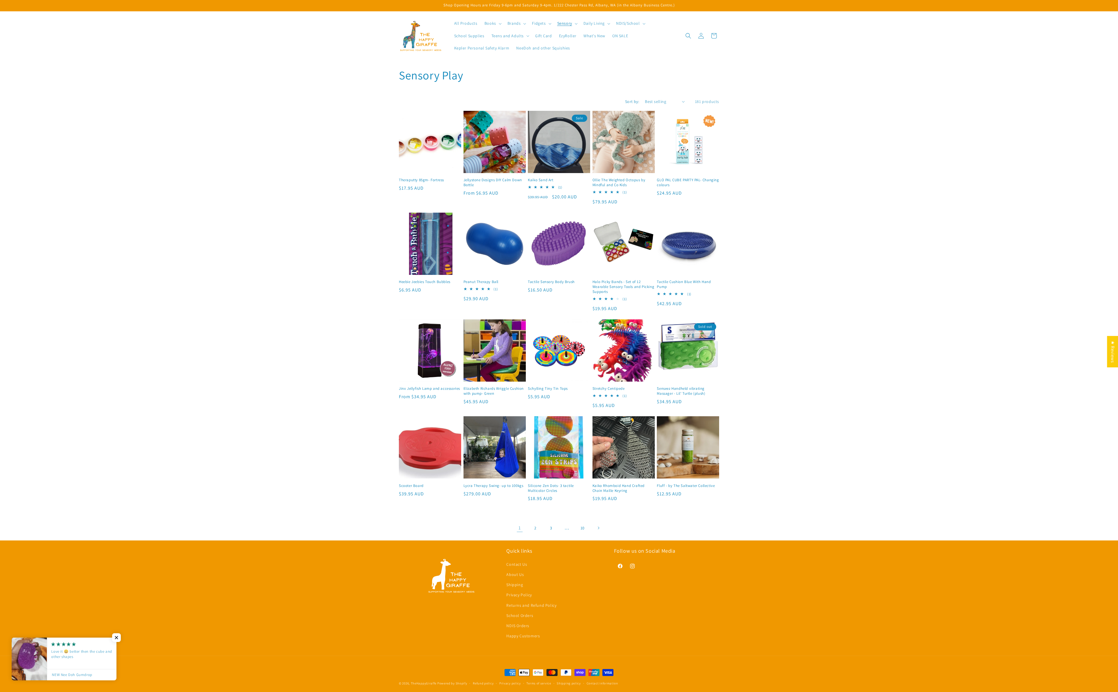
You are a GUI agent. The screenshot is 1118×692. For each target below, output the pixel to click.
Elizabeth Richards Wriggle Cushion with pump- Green (494, 391)
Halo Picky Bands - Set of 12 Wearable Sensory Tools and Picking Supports (623, 287)
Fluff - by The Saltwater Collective (686, 485)
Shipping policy (569, 683)
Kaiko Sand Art (540, 180)
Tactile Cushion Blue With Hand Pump (684, 284)
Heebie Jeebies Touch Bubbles (424, 282)
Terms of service (538, 683)
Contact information (602, 683)
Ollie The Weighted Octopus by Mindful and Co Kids (618, 182)
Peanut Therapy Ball (481, 282)
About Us (515, 574)
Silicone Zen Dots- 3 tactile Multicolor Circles (551, 488)
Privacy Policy (519, 594)
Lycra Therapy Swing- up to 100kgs (493, 485)
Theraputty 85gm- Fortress (421, 180)
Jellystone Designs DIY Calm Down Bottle (493, 182)
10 (583, 528)
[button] (492, 23)
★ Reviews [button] (1113, 351)
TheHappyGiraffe (424, 683)
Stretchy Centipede (608, 388)
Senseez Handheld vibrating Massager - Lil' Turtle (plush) (681, 391)
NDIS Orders (517, 625)
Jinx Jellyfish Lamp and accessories (429, 388)
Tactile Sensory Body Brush (551, 282)
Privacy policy (510, 683)
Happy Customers (523, 635)
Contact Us (516, 564)
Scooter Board (411, 485)
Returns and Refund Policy (531, 605)
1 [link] (520, 528)
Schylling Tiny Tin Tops (548, 388)
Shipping (514, 584)
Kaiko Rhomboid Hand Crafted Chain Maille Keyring (618, 488)
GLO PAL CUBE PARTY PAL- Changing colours (688, 182)
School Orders (519, 615)
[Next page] (598, 528)
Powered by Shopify (452, 683)
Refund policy (483, 683)
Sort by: (632, 101)
